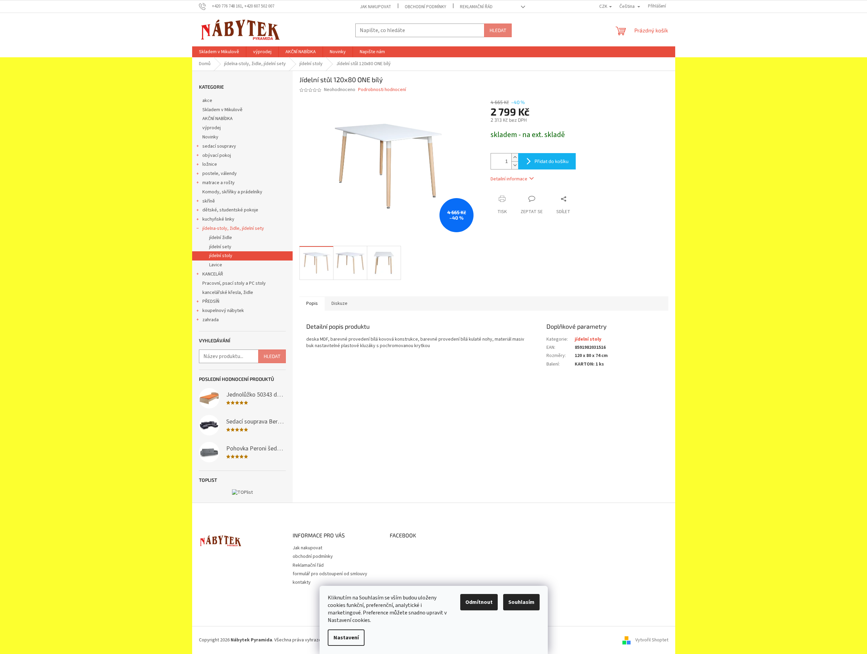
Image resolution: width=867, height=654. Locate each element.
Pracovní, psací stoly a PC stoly (234, 283)
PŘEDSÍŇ (210, 301)
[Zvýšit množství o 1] (514, 157)
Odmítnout (479, 602)
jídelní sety (220, 246)
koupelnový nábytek (223, 310)
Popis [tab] (312, 303)
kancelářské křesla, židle (227, 292)
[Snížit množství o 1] (514, 165)
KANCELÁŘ (212, 274)
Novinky (210, 137)
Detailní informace (509, 179)
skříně (208, 201)
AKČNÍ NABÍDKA (217, 118)
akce (207, 100)
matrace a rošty (218, 182)
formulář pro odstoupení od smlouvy (330, 573)
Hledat (498, 30)
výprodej (211, 127)
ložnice (209, 164)
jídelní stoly (220, 255)
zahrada (210, 319)
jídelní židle (220, 237)
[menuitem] (219, 51)
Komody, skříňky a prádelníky (232, 192)
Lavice (215, 265)
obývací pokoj (216, 155)
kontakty (302, 582)
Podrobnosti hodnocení (382, 90)
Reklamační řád (476, 7)
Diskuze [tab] (339, 303)
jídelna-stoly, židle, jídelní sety (233, 228)
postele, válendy (219, 173)
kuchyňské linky (218, 219)
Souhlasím (521, 602)
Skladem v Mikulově (222, 109)
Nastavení (346, 637)
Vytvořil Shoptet (651, 640)
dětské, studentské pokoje (230, 210)
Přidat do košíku (552, 161)
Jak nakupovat (375, 7)
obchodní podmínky (425, 7)
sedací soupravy (219, 146)
